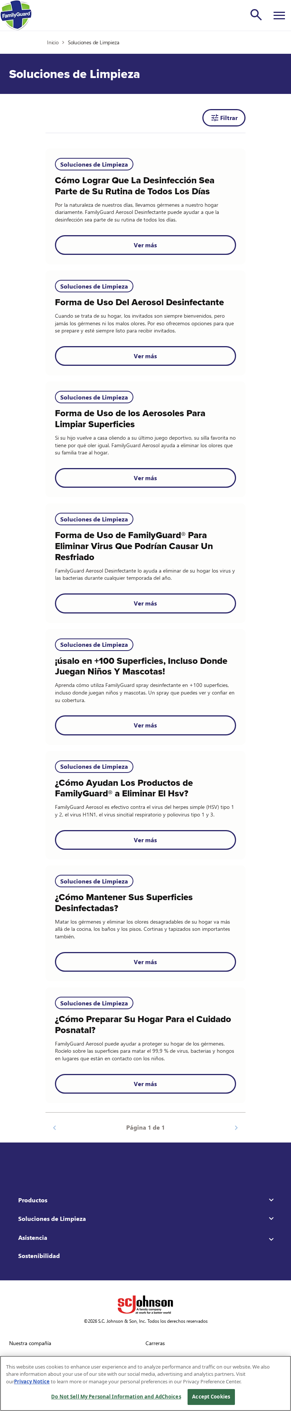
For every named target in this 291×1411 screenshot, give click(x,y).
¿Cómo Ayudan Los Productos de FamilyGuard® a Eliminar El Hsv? (124, 788)
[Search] (256, 14)
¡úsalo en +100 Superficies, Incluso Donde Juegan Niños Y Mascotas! (141, 666)
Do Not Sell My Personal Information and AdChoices (116, 1396)
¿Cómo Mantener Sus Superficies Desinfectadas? (124, 903)
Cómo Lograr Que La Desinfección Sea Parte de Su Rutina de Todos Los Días (134, 186)
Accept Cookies (211, 1396)
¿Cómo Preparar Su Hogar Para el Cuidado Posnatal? (143, 1025)
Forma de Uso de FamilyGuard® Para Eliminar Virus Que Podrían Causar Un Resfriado (134, 546)
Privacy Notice (32, 1381)
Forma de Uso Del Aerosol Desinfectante (139, 302)
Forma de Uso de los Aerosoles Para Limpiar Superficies (130, 419)
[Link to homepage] (16, 15)
